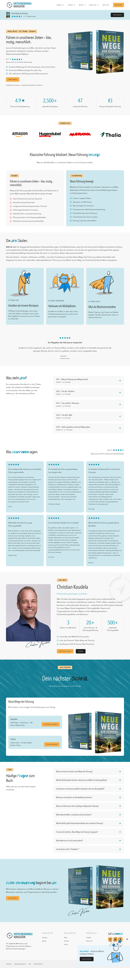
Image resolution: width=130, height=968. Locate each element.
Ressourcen (92, 5)
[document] (65, 484)
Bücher (81, 5)
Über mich (105, 5)
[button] (127, 939)
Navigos (70, 5)
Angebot (59, 5)
